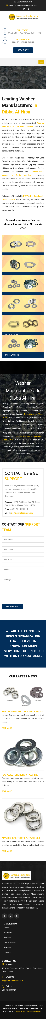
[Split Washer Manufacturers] (23, 329)
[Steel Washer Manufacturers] (23, 349)
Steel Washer (12, 355)
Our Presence (9, 942)
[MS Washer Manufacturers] (23, 309)
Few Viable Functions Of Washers (20, 775)
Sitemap (7, 947)
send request (12, 606)
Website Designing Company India (30, 1012)
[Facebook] (19, 9)
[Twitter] (24, 9)
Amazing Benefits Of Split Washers (21, 838)
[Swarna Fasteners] (16, 876)
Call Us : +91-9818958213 (22, 2)
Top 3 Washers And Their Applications (22, 711)
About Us (8, 932)
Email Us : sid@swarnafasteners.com (23, 5)
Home (6, 927)
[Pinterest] (28, 9)
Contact (7, 952)
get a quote (23, 50)
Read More (7, 728)
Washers (7, 937)
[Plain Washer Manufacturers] (23, 250)
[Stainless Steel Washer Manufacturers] (23, 290)
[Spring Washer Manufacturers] (23, 270)
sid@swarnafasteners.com (22, 513)
